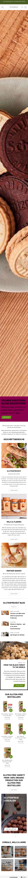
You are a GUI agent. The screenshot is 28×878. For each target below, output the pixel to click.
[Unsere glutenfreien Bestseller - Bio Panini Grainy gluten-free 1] (11, 700)
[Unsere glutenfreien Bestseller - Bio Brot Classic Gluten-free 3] (11, 722)
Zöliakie (11, 601)
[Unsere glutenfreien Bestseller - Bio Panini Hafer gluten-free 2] (24, 700)
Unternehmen (14, 867)
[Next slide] (15, 827)
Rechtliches (13, 874)
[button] (24, 877)
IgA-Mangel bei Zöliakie (17, 625)
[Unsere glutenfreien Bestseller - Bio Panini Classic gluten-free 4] (24, 722)
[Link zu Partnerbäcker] (14, 545)
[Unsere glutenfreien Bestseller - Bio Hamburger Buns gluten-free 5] (11, 746)
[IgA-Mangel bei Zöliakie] (5, 624)
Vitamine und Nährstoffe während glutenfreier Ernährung (17, 605)
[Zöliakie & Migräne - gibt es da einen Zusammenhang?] (5, 613)
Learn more (14, 480)
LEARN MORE (19, 675)
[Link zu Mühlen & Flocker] (14, 496)
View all (14, 596)
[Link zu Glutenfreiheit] (14, 445)
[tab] (17, 395)
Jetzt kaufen (7, 407)
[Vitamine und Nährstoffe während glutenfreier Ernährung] (5, 603)
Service (13, 871)
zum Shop (14, 779)
